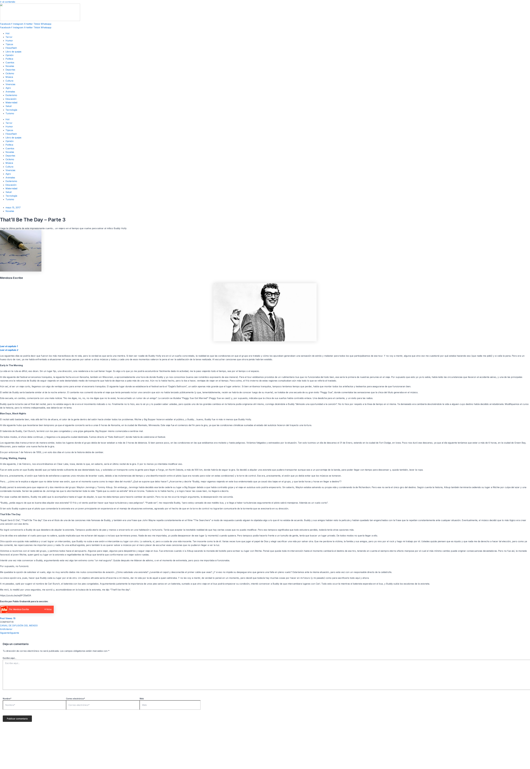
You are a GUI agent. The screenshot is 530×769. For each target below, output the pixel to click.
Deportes (10, 69)
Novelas (10, 66)
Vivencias (10, 84)
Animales (10, 91)
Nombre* (7, 698)
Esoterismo (11, 95)
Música (9, 77)
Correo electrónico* (75, 698)
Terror (9, 37)
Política (9, 58)
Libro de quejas (13, 51)
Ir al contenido (7, 1)
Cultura (9, 80)
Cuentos (10, 62)
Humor (9, 40)
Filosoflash (11, 47)
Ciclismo (10, 73)
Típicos (9, 44)
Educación (11, 99)
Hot (7, 33)
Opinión (10, 55)
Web (142, 698)
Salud (8, 106)
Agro (8, 88)
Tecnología (11, 109)
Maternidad (11, 102)
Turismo (10, 113)
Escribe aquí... (9, 658)
